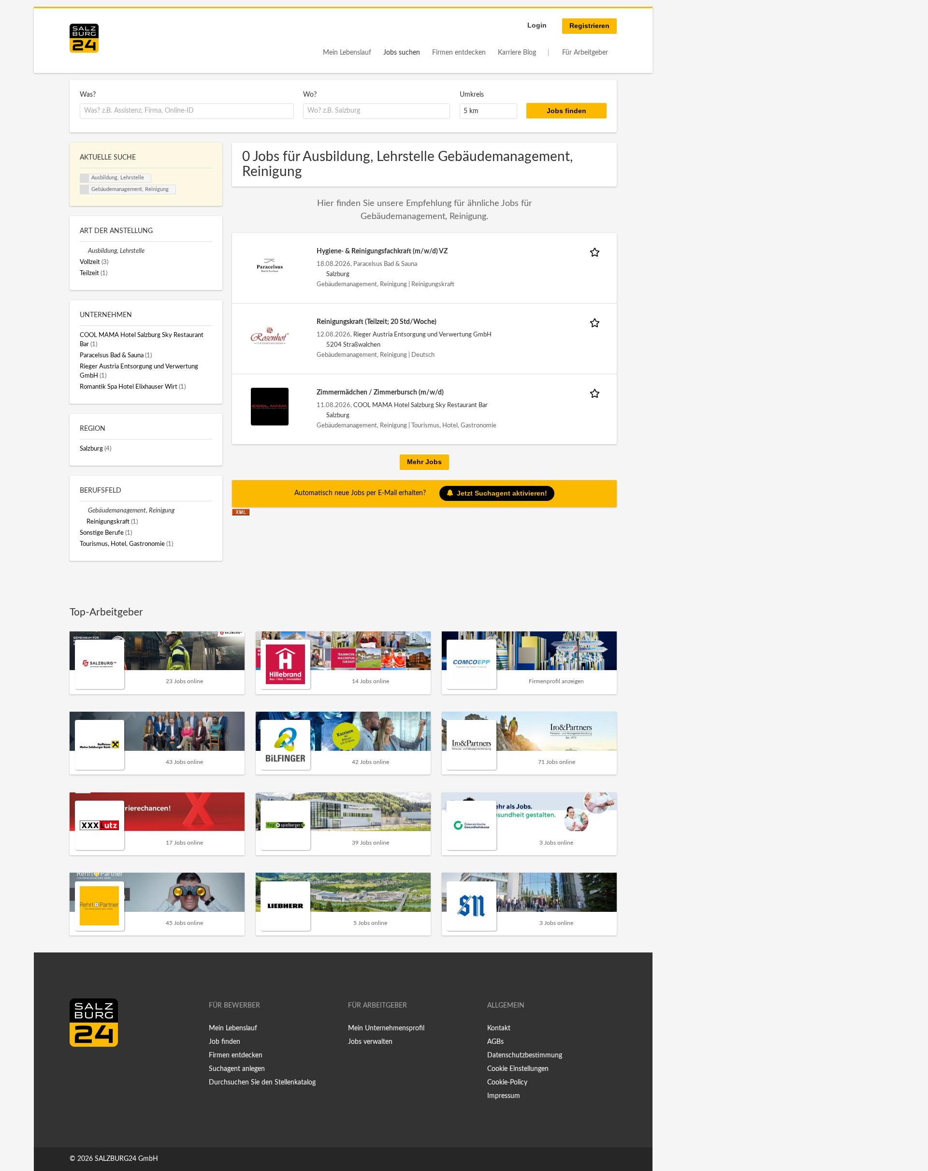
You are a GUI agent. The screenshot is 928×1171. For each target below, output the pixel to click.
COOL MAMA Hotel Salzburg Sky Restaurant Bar (420, 405)
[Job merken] (596, 252)
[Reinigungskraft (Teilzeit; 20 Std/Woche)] (270, 336)
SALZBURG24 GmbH (126, 1159)
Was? (88, 94)
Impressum (503, 1096)
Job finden (224, 1042)
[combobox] (187, 111)
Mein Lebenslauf (347, 52)
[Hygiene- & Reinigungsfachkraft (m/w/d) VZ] (270, 265)
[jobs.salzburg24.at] (84, 38)
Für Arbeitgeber (585, 52)
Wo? (310, 94)
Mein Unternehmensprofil (386, 1028)
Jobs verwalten (370, 1042)
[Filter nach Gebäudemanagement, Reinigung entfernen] (84, 510)
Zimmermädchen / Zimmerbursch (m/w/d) (380, 392)
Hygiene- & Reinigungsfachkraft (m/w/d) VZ (382, 251)
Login (537, 25)
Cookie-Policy (507, 1082)
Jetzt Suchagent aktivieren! (502, 493)
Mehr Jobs (424, 462)
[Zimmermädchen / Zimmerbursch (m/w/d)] (270, 406)
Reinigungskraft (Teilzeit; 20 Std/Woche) (376, 322)
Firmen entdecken (459, 52)
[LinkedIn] (94, 1067)
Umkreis (472, 94)
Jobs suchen (401, 52)
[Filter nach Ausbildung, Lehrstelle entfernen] (84, 251)
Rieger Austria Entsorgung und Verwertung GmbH (422, 334)
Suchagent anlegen (237, 1069)
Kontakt (498, 1028)
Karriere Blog (517, 52)
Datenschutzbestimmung (524, 1055)
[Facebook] (80, 1067)
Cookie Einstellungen (518, 1069)
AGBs (495, 1042)
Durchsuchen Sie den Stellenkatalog (262, 1082)
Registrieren (589, 25)
